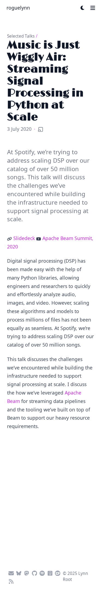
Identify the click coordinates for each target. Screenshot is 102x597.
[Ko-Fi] (58, 572)
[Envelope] (11, 572)
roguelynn (18, 7)
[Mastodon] (27, 572)
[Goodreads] (50, 572)
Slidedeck (24, 238)
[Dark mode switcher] (82, 7)
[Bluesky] (19, 572)
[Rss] (11, 581)
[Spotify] (42, 572)
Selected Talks (21, 36)
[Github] (34, 572)
